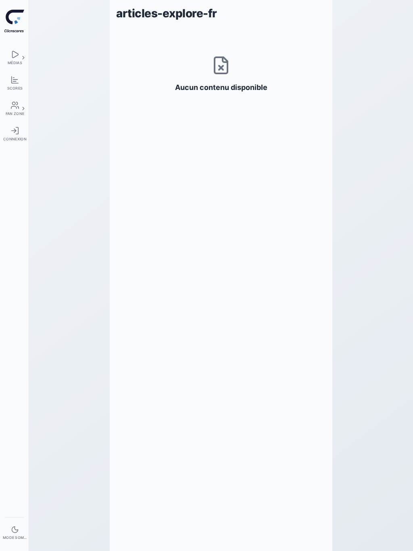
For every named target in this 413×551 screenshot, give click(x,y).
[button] (23, 57)
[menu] (14, 57)
